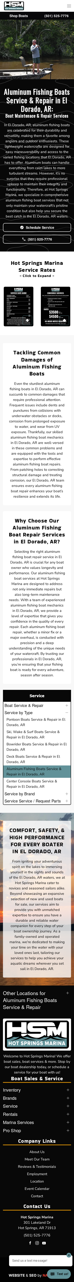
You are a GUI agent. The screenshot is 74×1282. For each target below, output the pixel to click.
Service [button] (10, 1106)
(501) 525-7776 (37, 1235)
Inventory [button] (12, 1090)
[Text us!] (59, 1274)
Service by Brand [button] (20, 793)
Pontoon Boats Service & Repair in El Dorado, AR (36, 722)
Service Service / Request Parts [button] (33, 801)
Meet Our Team (37, 1159)
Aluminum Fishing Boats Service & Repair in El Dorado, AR (34, 771)
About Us (37, 1151)
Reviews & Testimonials (37, 1166)
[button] (69, 6)
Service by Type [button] (19, 712)
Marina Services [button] (18, 1122)
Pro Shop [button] (12, 1130)
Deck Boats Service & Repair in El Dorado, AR (33, 759)
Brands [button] (10, 1098)
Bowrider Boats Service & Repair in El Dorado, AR (37, 747)
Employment (37, 1174)
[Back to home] (14, 6)
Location (37, 1181)
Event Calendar (37, 1188)
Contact (37, 1196)
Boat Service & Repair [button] (24, 705)
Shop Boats (18, 15)
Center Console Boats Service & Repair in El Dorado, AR (32, 784)
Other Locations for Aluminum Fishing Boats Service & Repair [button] (30, 1000)
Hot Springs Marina (37, 1217)
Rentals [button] (10, 1114)
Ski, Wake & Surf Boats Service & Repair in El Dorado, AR (33, 734)
